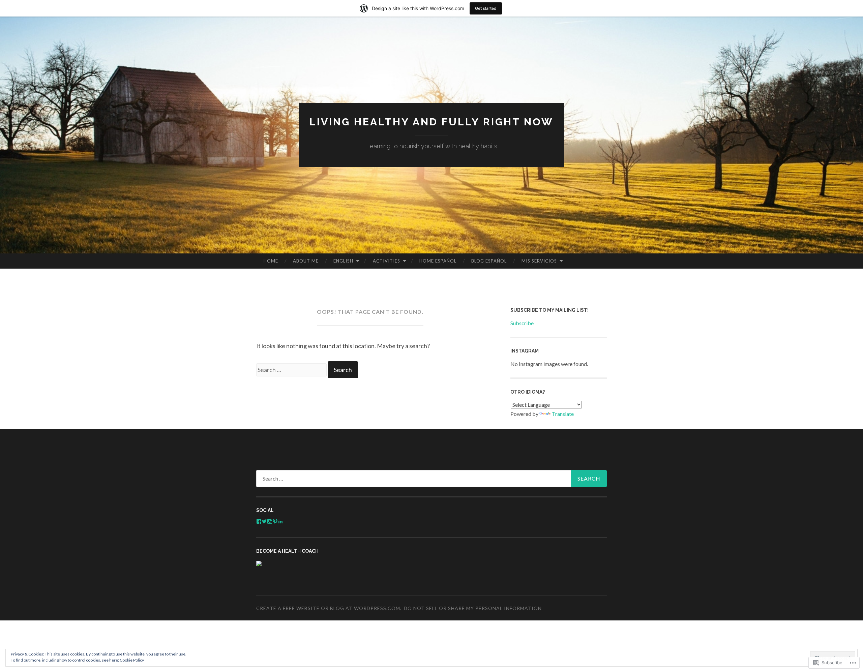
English (343, 261)
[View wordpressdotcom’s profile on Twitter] (264, 521)
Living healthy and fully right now (431, 122)
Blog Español (489, 261)
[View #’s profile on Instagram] (269, 521)
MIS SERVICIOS (539, 261)
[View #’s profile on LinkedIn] (280, 521)
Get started (486, 8)
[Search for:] (292, 369)
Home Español (437, 261)
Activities (386, 261)
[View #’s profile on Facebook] (259, 521)
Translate (563, 413)
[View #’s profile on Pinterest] (275, 521)
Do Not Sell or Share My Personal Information (473, 608)
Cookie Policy (132, 660)
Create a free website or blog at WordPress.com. (328, 608)
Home (271, 261)
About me (306, 261)
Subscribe (522, 323)
